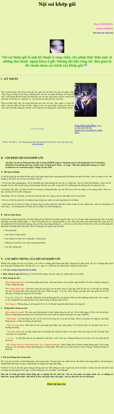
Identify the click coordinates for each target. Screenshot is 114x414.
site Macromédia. (38, 144)
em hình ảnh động (86, 125)
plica (53, 196)
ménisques (21, 183)
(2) (60, 165)
